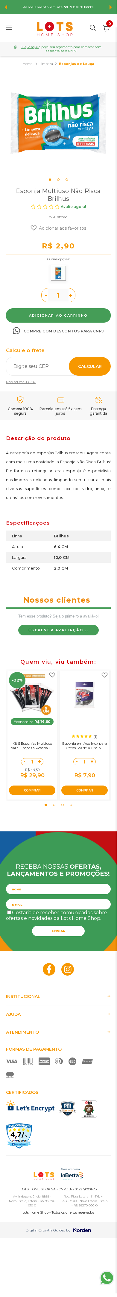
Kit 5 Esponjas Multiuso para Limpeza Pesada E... (32, 745)
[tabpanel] (58, 123)
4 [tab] (71, 805)
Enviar (58, 931)
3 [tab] (67, 179)
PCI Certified (68, 1108)
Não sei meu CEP (21, 382)
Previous (6, 7)
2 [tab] (58, 179)
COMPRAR (32, 790)
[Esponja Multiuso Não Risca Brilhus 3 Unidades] (58, 273)
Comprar (58, 315)
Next (111, 7)
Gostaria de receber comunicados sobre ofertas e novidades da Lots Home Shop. (56, 915)
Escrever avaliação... (58, 630)
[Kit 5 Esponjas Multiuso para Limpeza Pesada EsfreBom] (32, 695)
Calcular (90, 366)
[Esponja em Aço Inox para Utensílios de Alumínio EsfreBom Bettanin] (84, 695)
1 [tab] (50, 179)
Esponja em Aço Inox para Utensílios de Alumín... (84, 745)
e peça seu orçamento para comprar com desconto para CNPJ (61, 49)
